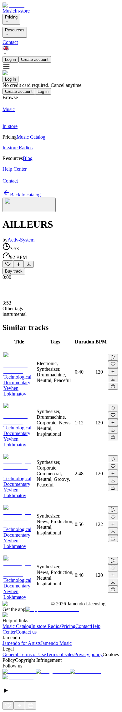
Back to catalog (25, 194)
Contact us (26, 632)
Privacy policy (88, 654)
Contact (10, 42)
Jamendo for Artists (22, 643)
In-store (22, 10)
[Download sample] (29, 264)
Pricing (11, 17)
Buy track (14, 271)
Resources (14, 30)
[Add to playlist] (18, 264)
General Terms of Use (24, 654)
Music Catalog (17, 626)
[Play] (29, 205)
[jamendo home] (13, 5)
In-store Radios (46, 626)
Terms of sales (60, 654)
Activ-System (21, 239)
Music (9, 10)
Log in (10, 59)
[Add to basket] (113, 386)
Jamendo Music (56, 643)
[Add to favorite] (8, 264)
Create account (34, 59)
